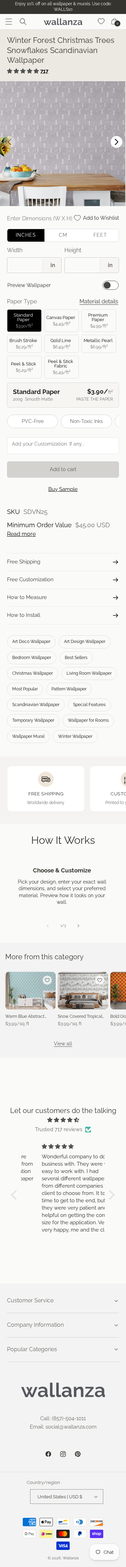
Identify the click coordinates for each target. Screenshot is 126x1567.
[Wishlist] (101, 21)
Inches (26, 235)
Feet (100, 235)
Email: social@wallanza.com (63, 1427)
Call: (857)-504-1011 (63, 1418)
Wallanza (71, 1558)
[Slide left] (47, 925)
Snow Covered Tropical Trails (80, 1017)
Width (14, 250)
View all (63, 1043)
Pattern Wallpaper (68, 689)
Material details (98, 301)
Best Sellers (76, 657)
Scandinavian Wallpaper (35, 704)
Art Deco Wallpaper (31, 641)
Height (72, 250)
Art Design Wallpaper (84, 641)
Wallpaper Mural (28, 736)
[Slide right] (78, 925)
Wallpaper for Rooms (88, 720)
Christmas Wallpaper (32, 673)
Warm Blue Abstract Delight (24, 1017)
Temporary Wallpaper (33, 720)
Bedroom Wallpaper (31, 657)
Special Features (89, 704)
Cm (63, 235)
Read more (21, 534)
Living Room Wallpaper (89, 673)
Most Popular (25, 689)
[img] (63, 1120)
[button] (8, 21)
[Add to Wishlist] (47, 980)
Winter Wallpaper (75, 736)
